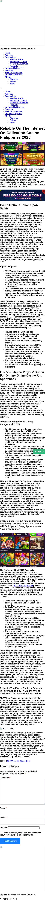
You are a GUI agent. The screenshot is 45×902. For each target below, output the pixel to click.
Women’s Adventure (19, 64)
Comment (5, 778)
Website (3, 828)
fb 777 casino (13, 761)
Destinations (10, 57)
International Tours (18, 62)
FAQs (12, 83)
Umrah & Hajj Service (14, 68)
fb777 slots (25, 761)
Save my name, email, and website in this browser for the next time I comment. (20, 834)
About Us (14, 79)
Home (7, 53)
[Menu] (1, 88)
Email (3, 818)
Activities (9, 55)
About (7, 77)
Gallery (13, 81)
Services (9, 70)
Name (3, 808)
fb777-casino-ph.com (23, 586)
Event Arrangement (13, 73)
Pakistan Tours (16, 59)
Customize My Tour (13, 75)
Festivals (14, 66)
